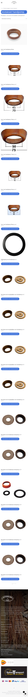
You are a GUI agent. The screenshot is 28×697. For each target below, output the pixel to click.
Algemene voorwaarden (6, 626)
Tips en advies (4, 633)
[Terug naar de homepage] (14, 2)
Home (2, 8)
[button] (1, 2)
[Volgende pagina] (15, 583)
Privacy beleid (4, 629)
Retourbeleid (4, 631)
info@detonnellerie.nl (8, 649)
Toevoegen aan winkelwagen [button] (10, 53)
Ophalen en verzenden (6, 624)
